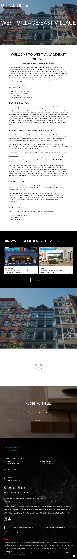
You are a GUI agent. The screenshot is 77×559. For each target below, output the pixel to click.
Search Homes (38, 280)
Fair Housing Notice (9, 498)
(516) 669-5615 (48, 463)
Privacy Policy (60, 527)
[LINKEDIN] (13, 532)
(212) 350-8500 (13, 471)
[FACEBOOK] (5, 532)
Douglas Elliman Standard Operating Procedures (29, 498)
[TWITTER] (21, 532)
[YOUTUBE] (17, 532)
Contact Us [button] (38, 420)
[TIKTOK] (25, 532)
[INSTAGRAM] (9, 532)
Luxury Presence (27, 527)
